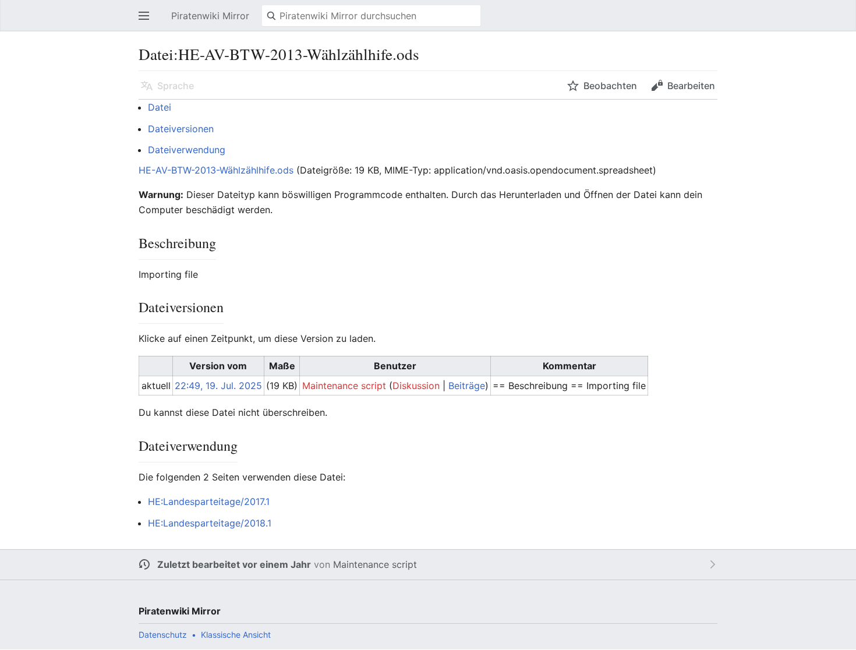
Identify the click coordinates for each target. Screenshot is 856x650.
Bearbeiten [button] (691, 85)
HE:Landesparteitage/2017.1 (209, 501)
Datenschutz (163, 635)
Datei (159, 107)
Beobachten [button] (610, 85)
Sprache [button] (175, 85)
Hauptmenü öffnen (147, 21)
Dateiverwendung (186, 150)
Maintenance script (375, 564)
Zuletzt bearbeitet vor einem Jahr (234, 564)
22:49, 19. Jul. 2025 (218, 385)
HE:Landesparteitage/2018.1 (209, 523)
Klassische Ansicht (236, 635)
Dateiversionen (181, 129)
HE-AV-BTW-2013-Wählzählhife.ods (216, 170)
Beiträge (466, 385)
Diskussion (416, 385)
